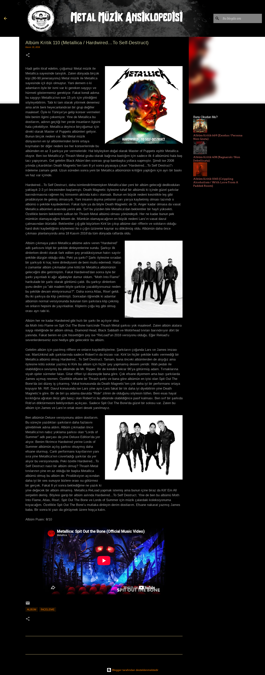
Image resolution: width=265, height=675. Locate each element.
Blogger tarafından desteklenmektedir (134, 670)
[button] (27, 55)
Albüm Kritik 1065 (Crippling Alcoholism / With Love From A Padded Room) (215, 182)
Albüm (31, 609)
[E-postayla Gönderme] (27, 604)
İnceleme (48, 609)
